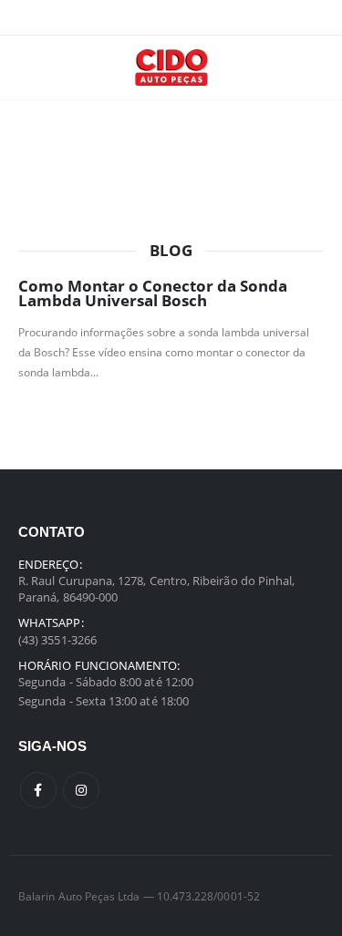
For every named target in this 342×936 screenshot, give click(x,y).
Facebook (38, 790)
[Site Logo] (171, 67)
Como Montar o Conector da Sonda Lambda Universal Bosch (152, 293)
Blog (171, 251)
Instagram (81, 790)
